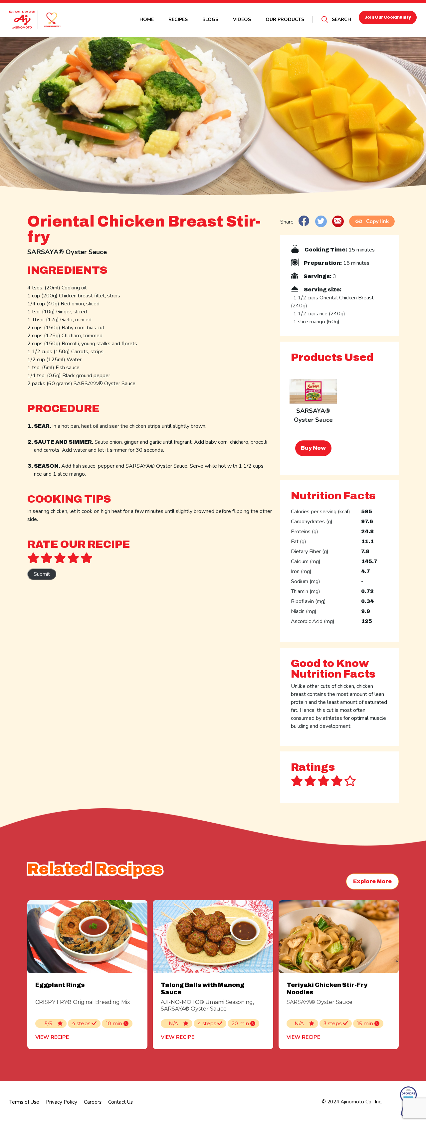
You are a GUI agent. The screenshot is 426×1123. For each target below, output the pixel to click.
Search (341, 19)
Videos (242, 19)
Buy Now (313, 448)
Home (146, 19)
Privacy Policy (61, 1102)
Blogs (210, 19)
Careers (93, 1102)
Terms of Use (24, 1102)
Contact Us (120, 1102)
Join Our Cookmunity (387, 17)
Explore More (372, 881)
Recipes (178, 19)
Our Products (285, 19)
